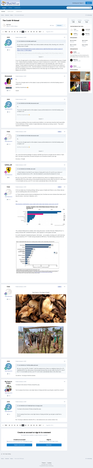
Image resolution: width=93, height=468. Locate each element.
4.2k (9, 395)
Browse (4, 7)
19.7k (9, 90)
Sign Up (88, 2)
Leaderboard (19, 11)
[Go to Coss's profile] (4, 25)
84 (20, 31)
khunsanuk (8, 76)
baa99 (32, 41)
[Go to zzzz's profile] (8, 42)
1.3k (9, 49)
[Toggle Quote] (17, 41)
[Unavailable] (41, 216)
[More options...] (64, 37)
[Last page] (43, 32)
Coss (9, 24)
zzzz (8, 37)
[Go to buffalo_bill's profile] (8, 170)
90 (36, 31)
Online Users (10, 11)
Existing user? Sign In (78, 3)
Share (52, 25)
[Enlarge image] (41, 308)
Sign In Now (48, 444)
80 (9, 31)
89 (34, 31)
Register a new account (19, 444)
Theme (43, 462)
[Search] (90, 8)
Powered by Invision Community (46, 465)
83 (17, 31)
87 (28, 31)
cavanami (87, 29)
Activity (10, 7)
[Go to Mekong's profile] (83, 34)
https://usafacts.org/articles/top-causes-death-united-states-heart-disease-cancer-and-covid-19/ (37, 204)
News (16, 26)
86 (25, 31)
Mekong (87, 33)
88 (31, 31)
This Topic (84, 7)
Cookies (49, 462)
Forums (3, 11)
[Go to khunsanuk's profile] (8, 81)
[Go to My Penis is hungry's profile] (8, 388)
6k (9, 177)
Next (40, 31)
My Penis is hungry (8, 382)
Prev (6, 31)
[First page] (3, 32)
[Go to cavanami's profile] (83, 30)
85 (22, 31)
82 (14, 31)
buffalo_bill (8, 165)
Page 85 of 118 (49, 31)
